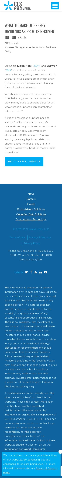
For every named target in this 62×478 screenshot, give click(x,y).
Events (31, 204)
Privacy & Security (40, 237)
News (31, 194)
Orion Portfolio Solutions (31, 214)
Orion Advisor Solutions (31, 209)
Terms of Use (17, 237)
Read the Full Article (24, 161)
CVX (8, 70)
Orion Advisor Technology (31, 219)
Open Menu (55, 5)
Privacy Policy (32, 243)
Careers (31, 199)
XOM (37, 66)
